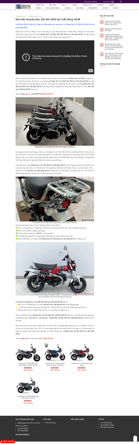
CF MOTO (68, 8)
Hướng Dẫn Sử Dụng (107, 425)
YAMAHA (112, 5)
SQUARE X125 (87, 5)
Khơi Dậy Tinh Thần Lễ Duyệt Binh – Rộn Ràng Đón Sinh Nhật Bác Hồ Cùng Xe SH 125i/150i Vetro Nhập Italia (114, 56)
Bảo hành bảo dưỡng (107, 427)
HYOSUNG (100, 5)
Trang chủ (40, 5)
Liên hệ (115, 8)
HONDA (74, 5)
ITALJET (64, 5)
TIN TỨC (105, 8)
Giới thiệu (52, 5)
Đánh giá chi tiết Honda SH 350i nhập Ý (113, 29)
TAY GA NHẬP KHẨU (52, 8)
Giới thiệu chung (50, 422)
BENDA (38, 8)
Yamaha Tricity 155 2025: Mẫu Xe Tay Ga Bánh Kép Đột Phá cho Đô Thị (113, 22)
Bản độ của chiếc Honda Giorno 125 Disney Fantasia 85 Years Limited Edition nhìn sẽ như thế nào (114, 46)
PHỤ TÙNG (79, 8)
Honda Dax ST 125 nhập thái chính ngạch (81, 364)
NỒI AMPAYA (93, 8)
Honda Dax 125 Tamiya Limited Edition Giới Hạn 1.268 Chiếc (54, 364)
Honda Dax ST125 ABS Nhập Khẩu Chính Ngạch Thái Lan (28, 397)
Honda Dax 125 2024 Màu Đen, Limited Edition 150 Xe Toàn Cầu (28, 364)
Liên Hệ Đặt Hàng (106, 422)
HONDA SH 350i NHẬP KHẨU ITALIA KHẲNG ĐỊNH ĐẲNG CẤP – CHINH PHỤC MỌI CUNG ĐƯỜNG (114, 37)
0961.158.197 (24, 428)
